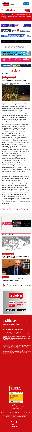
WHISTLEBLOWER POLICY (11, 377)
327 (27, 285)
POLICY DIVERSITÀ (9, 368)
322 (13, 285)
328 (30, 285)
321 (11, 285)
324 (18, 285)
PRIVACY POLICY (9, 365)
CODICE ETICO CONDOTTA (11, 362)
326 (25, 285)
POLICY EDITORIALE (9, 359)
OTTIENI (26, 3)
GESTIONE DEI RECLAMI (10, 374)
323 (16, 285)
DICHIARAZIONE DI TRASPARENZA (13, 371)
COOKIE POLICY (8, 380)
